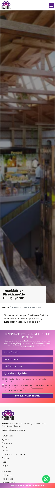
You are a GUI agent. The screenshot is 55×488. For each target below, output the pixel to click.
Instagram (9, 322)
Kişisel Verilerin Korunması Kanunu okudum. (25, 380)
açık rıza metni (37, 388)
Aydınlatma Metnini (38, 379)
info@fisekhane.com (15, 430)
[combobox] (27, 373)
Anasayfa (5, 307)
